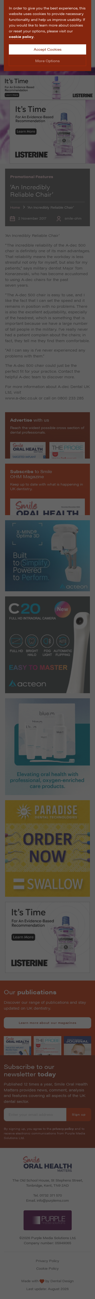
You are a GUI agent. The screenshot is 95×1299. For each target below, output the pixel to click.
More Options (47, 60)
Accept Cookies (48, 49)
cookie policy (21, 36)
